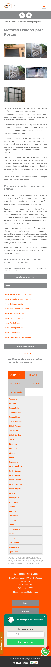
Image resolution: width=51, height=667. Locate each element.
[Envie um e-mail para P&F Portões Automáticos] (29, 15)
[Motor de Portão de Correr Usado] (36, 50)
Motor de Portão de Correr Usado (18, 299)
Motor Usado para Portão (14, 328)
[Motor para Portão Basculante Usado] (36, 72)
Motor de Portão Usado (14, 304)
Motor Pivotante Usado (14, 318)
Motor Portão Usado (12, 323)
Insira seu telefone (25, 629)
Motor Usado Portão (12, 333)
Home (25, 603)
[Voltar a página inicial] (11, 5)
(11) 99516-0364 (19, 269)
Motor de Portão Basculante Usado (18, 294)
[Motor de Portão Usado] (14, 72)
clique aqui (32, 269)
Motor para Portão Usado (14, 314)
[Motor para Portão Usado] (14, 94)
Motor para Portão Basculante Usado (19, 309)
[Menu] (44, 5)
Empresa (25, 611)
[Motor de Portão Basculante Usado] (14, 50)
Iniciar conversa (25, 642)
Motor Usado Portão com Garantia (18, 337)
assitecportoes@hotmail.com (26, 592)
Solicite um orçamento (26, 277)
